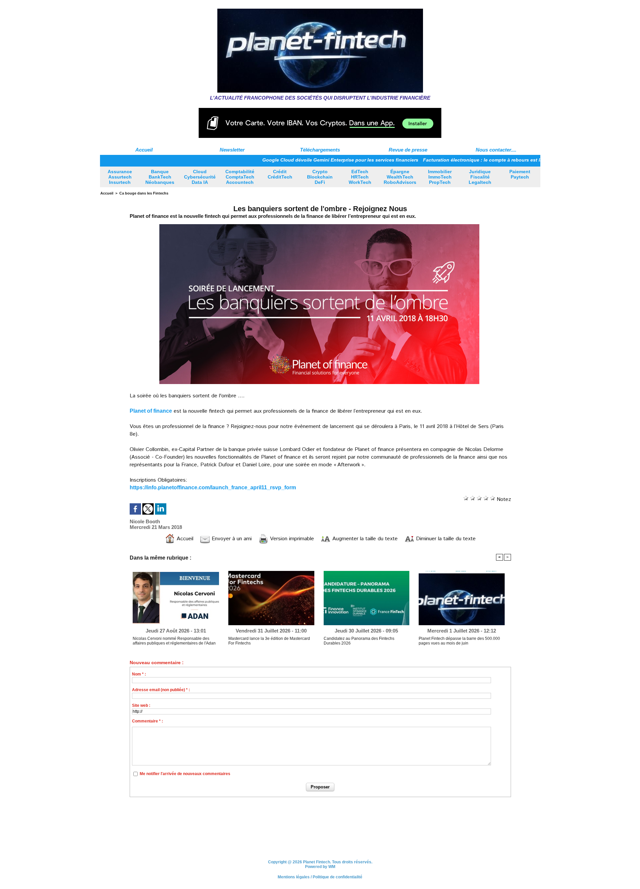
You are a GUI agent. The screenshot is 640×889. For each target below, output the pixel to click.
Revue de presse (408, 150)
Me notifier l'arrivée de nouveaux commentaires (185, 773)
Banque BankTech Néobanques (159, 177)
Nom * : (139, 674)
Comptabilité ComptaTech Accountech (239, 177)
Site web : (141, 705)
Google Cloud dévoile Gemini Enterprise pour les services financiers (303, 160)
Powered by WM (320, 866)
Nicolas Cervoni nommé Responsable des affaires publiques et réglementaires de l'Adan (174, 641)
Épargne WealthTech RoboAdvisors (400, 177)
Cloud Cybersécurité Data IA (200, 177)
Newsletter (232, 150)
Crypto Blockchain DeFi (320, 177)
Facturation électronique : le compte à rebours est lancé (450, 160)
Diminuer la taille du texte (445, 539)
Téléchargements (320, 150)
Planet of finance (151, 411)
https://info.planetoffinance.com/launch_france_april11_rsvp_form (213, 487)
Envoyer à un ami (231, 539)
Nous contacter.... (496, 150)
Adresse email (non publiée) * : (161, 689)
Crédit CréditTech (280, 174)
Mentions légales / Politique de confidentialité (320, 877)
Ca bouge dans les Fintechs (143, 193)
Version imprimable (291, 539)
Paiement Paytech (519, 174)
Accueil (144, 150)
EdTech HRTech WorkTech (360, 177)
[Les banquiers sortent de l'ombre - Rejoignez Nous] (319, 225)
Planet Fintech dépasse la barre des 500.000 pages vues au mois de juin (459, 641)
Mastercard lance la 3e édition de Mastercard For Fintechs (269, 641)
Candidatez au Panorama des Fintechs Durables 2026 (359, 641)
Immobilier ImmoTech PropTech (440, 177)
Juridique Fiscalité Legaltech (480, 177)
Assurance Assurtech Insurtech (120, 177)
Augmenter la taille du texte (364, 539)
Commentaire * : (147, 721)
